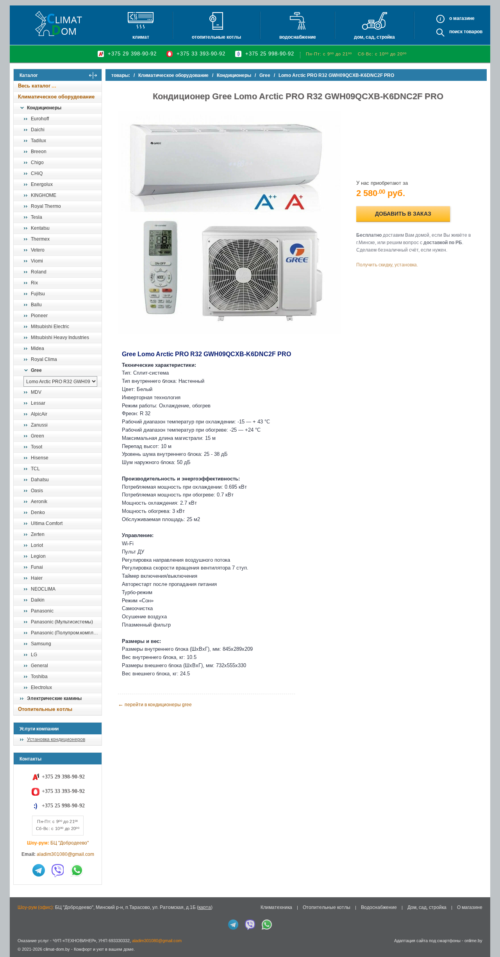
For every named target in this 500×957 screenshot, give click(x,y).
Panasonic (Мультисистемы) (62, 622)
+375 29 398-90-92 (132, 54)
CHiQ (37, 173)
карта (204, 907)
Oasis (37, 490)
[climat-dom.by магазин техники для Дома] (58, 23)
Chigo (37, 162)
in (20, 955)
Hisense (39, 458)
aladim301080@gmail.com (65, 854)
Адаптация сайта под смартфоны (427, 940)
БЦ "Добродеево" (69, 843)
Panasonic (42, 611)
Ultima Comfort (46, 523)
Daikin (38, 600)
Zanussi (39, 425)
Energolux (42, 184)
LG (34, 654)
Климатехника (276, 907)
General (39, 665)
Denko (38, 512)
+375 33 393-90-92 (201, 54)
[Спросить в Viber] (58, 870)
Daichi (38, 129)
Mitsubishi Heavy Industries (60, 337)
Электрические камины (54, 698)
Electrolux (41, 687)
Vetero (38, 250)
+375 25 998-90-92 (269, 54)
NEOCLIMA (43, 589)
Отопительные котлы (216, 37)
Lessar (38, 403)
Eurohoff (40, 118)
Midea (37, 348)
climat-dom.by (56, 949)
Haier (37, 578)
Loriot (37, 545)
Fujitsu (38, 293)
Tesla (36, 217)
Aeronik (39, 501)
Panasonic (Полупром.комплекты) (66, 633)
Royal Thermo (46, 206)
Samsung (41, 643)
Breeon (38, 151)
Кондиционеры (44, 108)
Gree (36, 370)
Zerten (38, 534)
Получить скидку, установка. (387, 265)
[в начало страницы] (486, 933)
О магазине (469, 907)
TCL (35, 468)
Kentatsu (40, 228)
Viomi (37, 261)
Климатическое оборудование (56, 97)
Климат (140, 37)
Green (37, 436)
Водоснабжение (297, 37)
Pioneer (39, 315)
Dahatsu (40, 479)
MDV (36, 392)
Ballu (36, 304)
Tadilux (38, 140)
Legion (38, 556)
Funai (37, 567)
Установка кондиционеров (56, 739)
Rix (34, 283)
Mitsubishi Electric (50, 326)
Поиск (455, 31)
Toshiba (39, 676)
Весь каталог (34, 86)
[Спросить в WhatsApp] (77, 870)
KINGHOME (43, 195)
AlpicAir (39, 414)
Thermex (40, 239)
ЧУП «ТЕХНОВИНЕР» (74, 940)
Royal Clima (44, 359)
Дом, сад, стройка (374, 37)
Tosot (36, 447)
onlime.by (473, 940)
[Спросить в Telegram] (38, 870)
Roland (38, 272)
